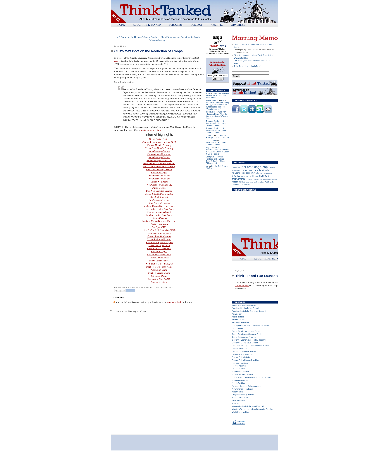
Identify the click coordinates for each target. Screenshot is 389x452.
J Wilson (209, 135)
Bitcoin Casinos (159, 218)
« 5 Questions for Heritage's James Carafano (138, 37)
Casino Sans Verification (159, 236)
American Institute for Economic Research (249, 311)
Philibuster (210, 112)
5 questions (236, 167)
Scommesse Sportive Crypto (159, 242)
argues (117, 60)
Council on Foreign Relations (244, 351)
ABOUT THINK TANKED (147, 25)
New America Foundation (242, 389)
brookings (254, 167)
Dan (208, 93)
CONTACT (196, 25)
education (259, 173)
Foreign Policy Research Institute (245, 360)
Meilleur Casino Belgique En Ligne (159, 221)
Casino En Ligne (159, 172)
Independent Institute (240, 372)
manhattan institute (270, 179)
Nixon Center (237, 392)
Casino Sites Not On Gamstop (159, 148)
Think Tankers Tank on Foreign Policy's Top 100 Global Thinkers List (216, 160)
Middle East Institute (240, 383)
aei (244, 167)
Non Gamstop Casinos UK (159, 160)
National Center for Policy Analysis (246, 386)
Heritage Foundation (240, 363)
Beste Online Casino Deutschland (159, 163)
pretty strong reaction (151, 129)
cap (265, 167)
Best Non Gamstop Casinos (159, 169)
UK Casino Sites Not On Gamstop (159, 166)
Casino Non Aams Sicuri (159, 211)
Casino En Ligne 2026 (159, 245)
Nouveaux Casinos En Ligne (159, 263)
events (236, 175)
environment (268, 173)
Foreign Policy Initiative (241, 357)
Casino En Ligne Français (159, 239)
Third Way (236, 403)
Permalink (169, 287)
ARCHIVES (217, 25)
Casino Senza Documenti (159, 248)
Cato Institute (237, 328)
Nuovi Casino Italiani (159, 260)
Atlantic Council (238, 320)
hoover (249, 179)
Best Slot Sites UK (159, 196)
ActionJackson (212, 100)
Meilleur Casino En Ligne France (159, 205)
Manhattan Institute (240, 380)
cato (244, 170)
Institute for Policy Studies (242, 375)
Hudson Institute (238, 369)
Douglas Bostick (213, 121)
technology (246, 184)
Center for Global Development (245, 343)
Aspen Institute (238, 317)
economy (250, 173)
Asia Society (237, 314)
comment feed (174, 302)
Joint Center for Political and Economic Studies (251, 377)
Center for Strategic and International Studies (250, 346)
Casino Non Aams (159, 181)
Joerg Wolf (210, 157)
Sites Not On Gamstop (159, 202)
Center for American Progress (244, 337)
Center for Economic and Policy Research (249, 340)
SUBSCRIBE (175, 25)
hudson (255, 179)
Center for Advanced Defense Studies (247, 334)
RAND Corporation (240, 398)
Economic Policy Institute (242, 354)
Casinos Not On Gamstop (159, 145)
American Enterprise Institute (244, 305)
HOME (121, 25)
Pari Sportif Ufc (159, 227)
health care (254, 176)
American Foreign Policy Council (245, 308)
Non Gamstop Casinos (159, 151)
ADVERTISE (238, 25)
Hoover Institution (239, 366)
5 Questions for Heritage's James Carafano (216, 123)
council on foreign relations (155, 287)
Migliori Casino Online (159, 272)
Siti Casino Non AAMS (159, 278)
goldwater (244, 176)
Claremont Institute (240, 349)
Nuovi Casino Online (159, 139)
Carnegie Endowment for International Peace (250, 325)
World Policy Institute (240, 412)
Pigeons (209, 148)
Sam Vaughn (211, 140)
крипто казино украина (159, 233)
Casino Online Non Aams (159, 154)
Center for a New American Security (246, 331)
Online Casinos (159, 187)
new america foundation (255, 182)
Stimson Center (238, 400)
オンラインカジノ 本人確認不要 (159, 230)
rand (267, 182)
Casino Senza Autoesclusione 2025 (159, 142)
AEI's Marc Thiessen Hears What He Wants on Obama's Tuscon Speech (217, 115)
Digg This (121, 291)
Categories (239, 163)
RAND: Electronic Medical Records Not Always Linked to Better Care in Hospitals (217, 151)
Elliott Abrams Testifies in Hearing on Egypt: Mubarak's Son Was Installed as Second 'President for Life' (217, 104)
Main (163, 37)
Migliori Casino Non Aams (159, 215)
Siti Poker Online (159, 275)
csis (243, 173)
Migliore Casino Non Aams (159, 266)
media (235, 182)
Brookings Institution (240, 323)
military (242, 182)
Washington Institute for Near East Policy (248, 406)
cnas (250, 170)
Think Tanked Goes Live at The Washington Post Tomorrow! (217, 95)
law (261, 179)
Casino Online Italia (159, 257)
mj (207, 166)
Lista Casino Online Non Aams (159, 208)
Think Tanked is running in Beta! (247, 66)
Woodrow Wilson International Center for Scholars (252, 409)
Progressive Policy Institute (243, 395)
